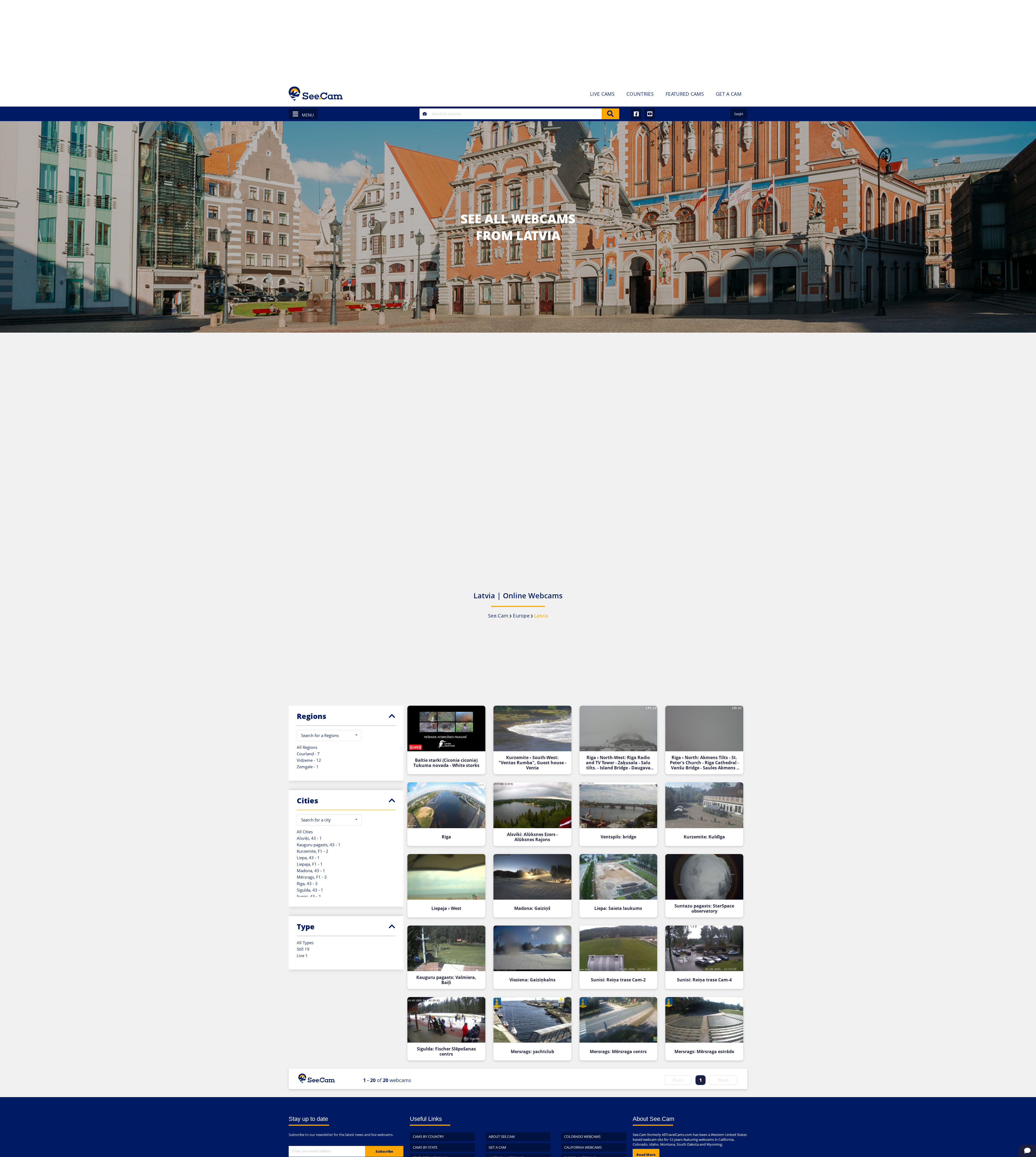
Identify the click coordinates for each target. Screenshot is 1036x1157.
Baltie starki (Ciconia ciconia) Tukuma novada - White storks (446, 763)
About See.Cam (502, 1136)
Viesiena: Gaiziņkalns (532, 979)
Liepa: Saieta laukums (618, 908)
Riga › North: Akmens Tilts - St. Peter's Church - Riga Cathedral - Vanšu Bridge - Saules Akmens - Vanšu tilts (704, 762)
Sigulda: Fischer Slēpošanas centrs (446, 1051)
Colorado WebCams (582, 1136)
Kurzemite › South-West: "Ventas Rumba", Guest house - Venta (532, 762)
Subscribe (384, 1151)
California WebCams (583, 1147)
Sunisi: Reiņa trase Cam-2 (618, 979)
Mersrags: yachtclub (532, 1051)
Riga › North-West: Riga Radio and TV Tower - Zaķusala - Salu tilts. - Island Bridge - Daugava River (618, 762)
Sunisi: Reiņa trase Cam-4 (704, 979)
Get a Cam (497, 1147)
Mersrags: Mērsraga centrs (618, 1051)
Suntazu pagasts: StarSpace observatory (704, 908)
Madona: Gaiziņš (532, 908)
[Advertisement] (518, 40)
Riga (446, 836)
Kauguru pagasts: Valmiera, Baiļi (446, 980)
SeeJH (738, 113)
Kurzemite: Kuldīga (704, 836)
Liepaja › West (446, 908)
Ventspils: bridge (618, 836)
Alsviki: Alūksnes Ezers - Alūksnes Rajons (532, 837)
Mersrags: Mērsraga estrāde (704, 1051)
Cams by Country (428, 1136)
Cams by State (425, 1147)
